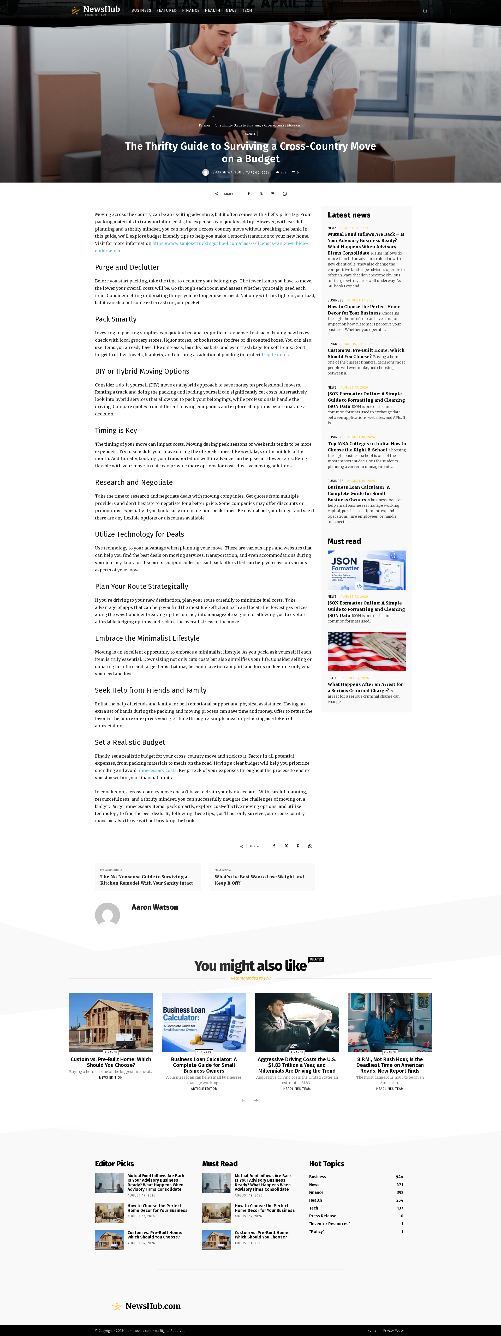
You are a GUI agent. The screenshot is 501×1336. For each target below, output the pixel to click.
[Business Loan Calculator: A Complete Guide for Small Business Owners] (204, 1022)
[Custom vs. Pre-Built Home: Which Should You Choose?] (111, 1022)
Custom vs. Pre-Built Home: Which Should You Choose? (111, 1062)
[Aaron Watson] (206, 172)
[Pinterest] (272, 193)
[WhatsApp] (284, 193)
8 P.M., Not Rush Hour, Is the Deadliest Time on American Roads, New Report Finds (390, 1065)
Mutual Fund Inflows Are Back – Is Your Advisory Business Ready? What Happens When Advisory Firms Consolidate (158, 1182)
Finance (204, 125)
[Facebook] (248, 193)
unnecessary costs (157, 770)
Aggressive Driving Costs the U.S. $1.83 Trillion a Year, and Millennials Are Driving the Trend (297, 1065)
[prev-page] (243, 1101)
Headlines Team (297, 1089)
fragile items (275, 354)
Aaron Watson (228, 172)
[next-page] (255, 1101)
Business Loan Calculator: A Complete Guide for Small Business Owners (359, 493)
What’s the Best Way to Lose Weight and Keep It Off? (259, 880)
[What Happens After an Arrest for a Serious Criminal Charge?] (367, 651)
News (332, 227)
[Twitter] (260, 193)
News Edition (111, 1077)
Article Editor (204, 1089)
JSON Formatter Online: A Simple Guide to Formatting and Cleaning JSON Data (366, 400)
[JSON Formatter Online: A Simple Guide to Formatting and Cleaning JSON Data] (367, 570)
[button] (425, 11)
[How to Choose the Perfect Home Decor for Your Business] (109, 1213)
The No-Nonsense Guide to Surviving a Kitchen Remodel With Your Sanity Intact (146, 880)
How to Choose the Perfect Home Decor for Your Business (158, 1208)
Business (336, 300)
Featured (336, 678)
